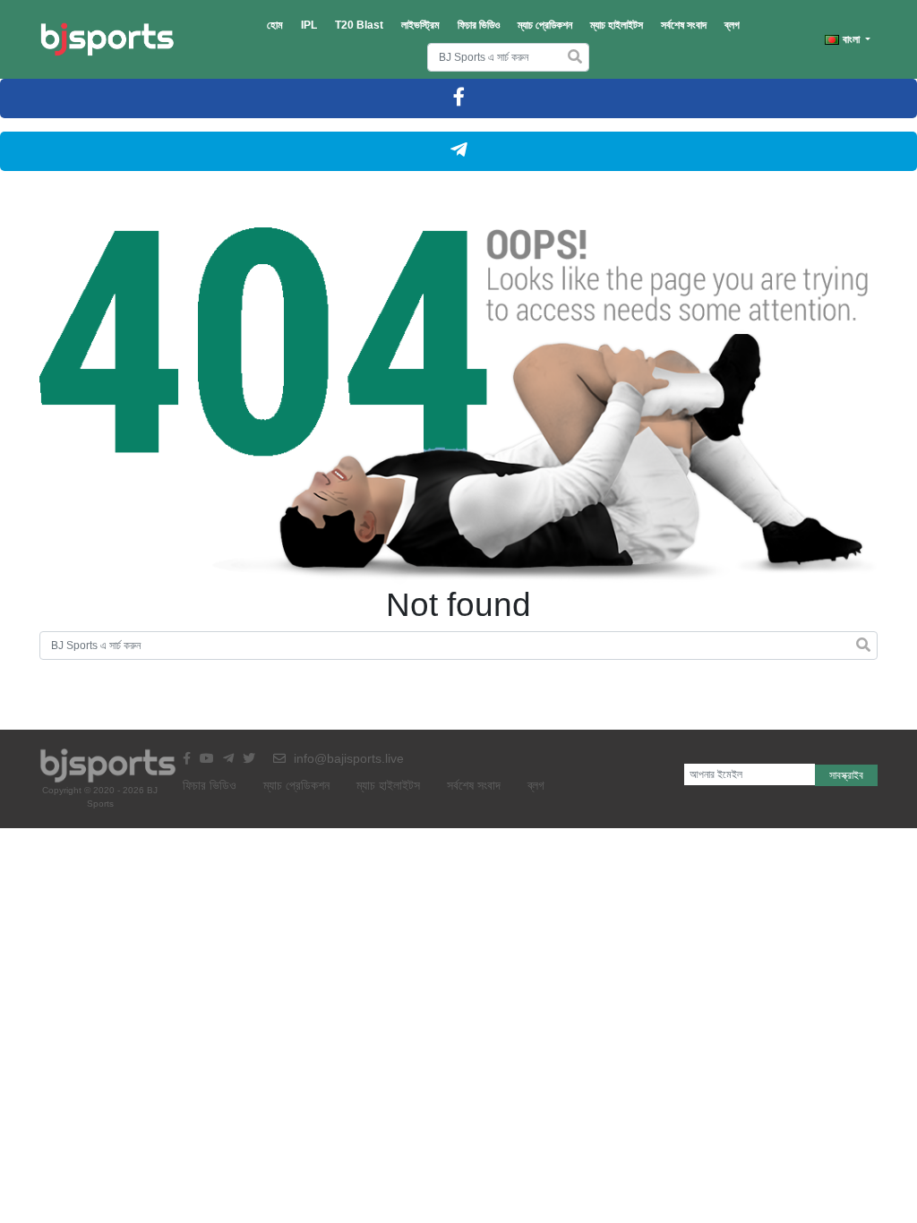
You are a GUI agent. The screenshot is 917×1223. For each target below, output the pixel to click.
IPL (309, 25)
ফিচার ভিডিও (479, 25)
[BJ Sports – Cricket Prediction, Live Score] (107, 39)
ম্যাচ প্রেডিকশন (545, 25)
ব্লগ (732, 25)
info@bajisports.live (347, 758)
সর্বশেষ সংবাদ (684, 25)
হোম (275, 25)
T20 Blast (359, 25)
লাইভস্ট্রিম (420, 25)
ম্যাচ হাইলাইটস (616, 25)
